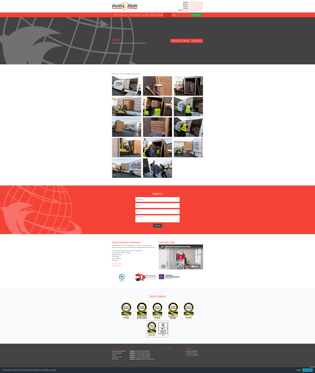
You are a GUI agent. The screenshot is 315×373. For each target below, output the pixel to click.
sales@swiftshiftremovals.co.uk (193, 10)
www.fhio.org (116, 266)
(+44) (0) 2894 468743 (196, 2)
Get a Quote (196, 15)
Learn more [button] (53, 370)
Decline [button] (299, 370)
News (174, 15)
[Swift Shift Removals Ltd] (124, 6)
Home (116, 15)
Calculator (145, 15)
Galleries (167, 15)
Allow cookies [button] (308, 370)
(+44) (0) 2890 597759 (196, 4)
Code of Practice (191, 353)
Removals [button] (123, 15)
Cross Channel (134, 15)
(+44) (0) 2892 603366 (196, 6)
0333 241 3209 (116, 264)
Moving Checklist (191, 351)
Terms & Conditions (192, 355)
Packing (160, 15)
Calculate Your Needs (180, 41)
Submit (157, 226)
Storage (153, 15)
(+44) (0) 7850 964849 (196, 8)
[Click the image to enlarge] (126, 86)
